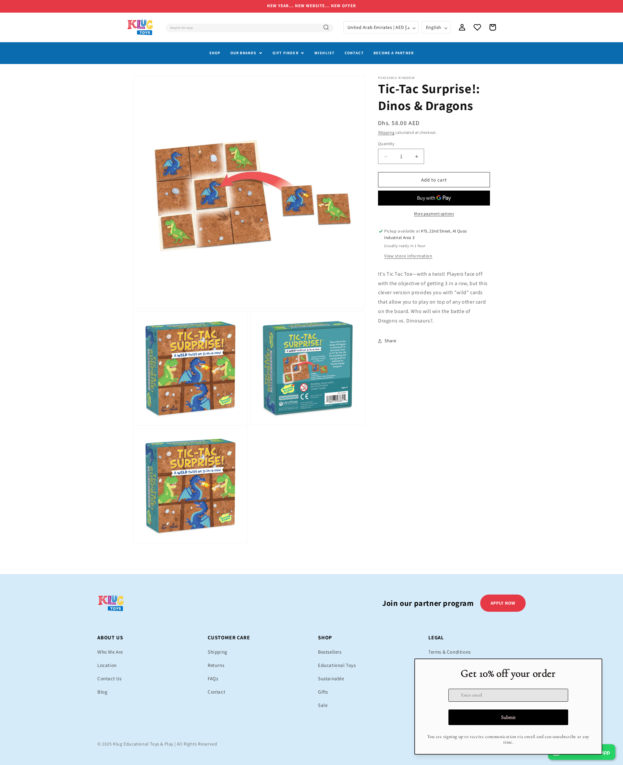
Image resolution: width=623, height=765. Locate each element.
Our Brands (243, 52)
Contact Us (109, 678)
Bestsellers (330, 652)
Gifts (323, 692)
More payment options (434, 213)
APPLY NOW (503, 603)
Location (107, 665)
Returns (216, 665)
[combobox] (249, 28)
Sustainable (331, 678)
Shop (215, 52)
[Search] (326, 27)
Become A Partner (393, 52)
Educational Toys (337, 665)
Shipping (386, 132)
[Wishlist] (477, 27)
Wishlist (324, 52)
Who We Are (110, 652)
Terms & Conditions (449, 652)
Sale (322, 705)
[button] (492, 27)
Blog (102, 692)
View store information (408, 256)
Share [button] (391, 341)
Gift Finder (286, 52)
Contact (354, 52)
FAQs (213, 678)
